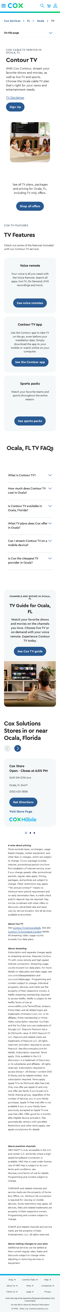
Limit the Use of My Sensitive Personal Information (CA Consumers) (30, 1299)
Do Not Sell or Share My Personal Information (30, 1305)
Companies (46, 1286)
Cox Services (12, 21)
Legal (28, 1292)
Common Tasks (28, 1280)
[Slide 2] (30, 832)
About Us (11, 1286)
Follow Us (10, 1292)
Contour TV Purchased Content (25, 932)
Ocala (40, 21)
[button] (42, 6)
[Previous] (7, 748)
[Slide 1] (26, 832)
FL (28, 21)
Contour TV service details (27, 928)
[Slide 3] (34, 832)
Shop (10, 1280)
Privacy (47, 1292)
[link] (3, 5)
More (28, 1286)
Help (46, 1280)
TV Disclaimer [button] (15, 97)
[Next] (17, 748)
